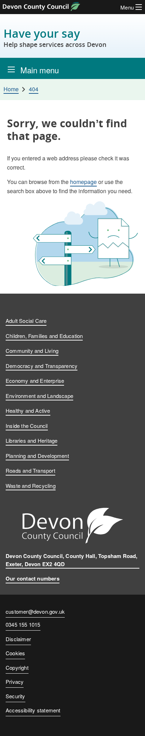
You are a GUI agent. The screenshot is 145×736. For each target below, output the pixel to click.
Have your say (55, 37)
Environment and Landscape (39, 395)
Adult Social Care (26, 320)
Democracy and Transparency (41, 365)
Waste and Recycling (31, 485)
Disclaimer (18, 639)
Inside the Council (27, 425)
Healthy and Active (28, 410)
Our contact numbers (32, 578)
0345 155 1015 (23, 625)
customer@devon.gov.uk (35, 611)
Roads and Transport (30, 470)
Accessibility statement (33, 710)
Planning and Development (37, 455)
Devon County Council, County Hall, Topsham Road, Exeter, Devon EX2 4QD (72, 560)
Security (15, 696)
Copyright (17, 667)
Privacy (15, 681)
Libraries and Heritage (31, 440)
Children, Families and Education (44, 335)
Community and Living (32, 350)
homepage (83, 182)
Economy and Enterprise (35, 380)
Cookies (15, 653)
